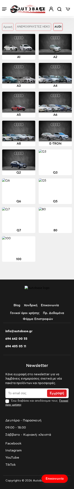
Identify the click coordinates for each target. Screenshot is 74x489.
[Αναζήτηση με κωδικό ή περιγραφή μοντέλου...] (59, 9)
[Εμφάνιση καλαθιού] (68, 9)
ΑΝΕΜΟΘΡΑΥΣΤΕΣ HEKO (33, 27)
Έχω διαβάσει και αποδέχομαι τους (36, 403)
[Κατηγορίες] (4, 9)
